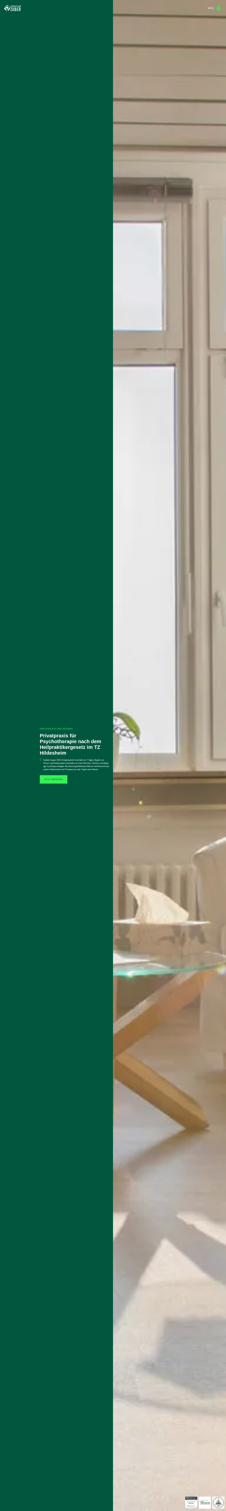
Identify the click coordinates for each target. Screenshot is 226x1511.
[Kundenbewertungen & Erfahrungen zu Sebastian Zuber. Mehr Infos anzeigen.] (191, 1508)
